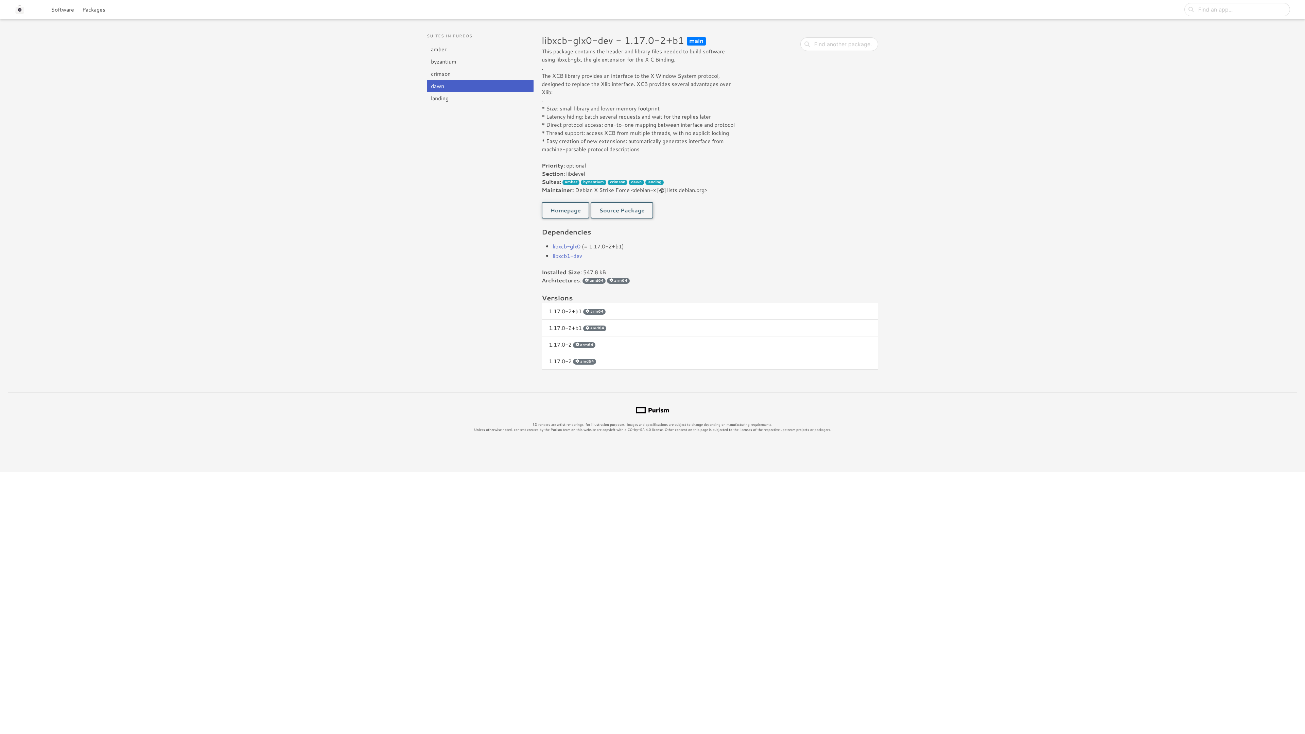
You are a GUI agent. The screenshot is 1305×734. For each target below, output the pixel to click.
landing (440, 98)
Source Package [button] (622, 210)
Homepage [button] (565, 210)
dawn (437, 86)
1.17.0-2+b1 (576, 311)
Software (62, 9)
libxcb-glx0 (566, 246)
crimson (441, 73)
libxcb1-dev (567, 256)
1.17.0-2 (571, 344)
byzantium (443, 61)
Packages (93, 9)
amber (439, 49)
